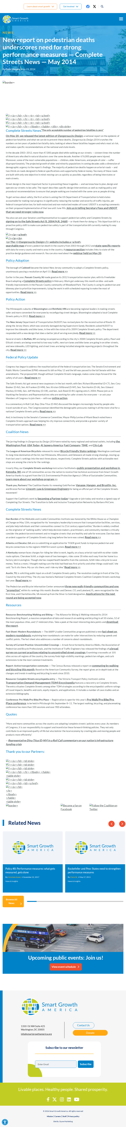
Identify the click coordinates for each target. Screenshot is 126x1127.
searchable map (15, 245)
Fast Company (72, 445)
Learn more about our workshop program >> (32, 479)
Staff (64, 1116)
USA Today (33, 445)
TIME (84, 445)
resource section (75, 249)
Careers (58, 1116)
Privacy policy (73, 1116)
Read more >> (60, 271)
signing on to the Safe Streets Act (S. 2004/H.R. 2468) (37, 221)
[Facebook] (88, 6)
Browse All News (11, 901)
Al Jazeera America (52, 445)
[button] (101, 6)
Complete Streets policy (38, 281)
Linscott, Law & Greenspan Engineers (47, 488)
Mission (50, 1116)
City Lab (97, 445)
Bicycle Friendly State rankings (78, 451)
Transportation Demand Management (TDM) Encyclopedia (40, 682)
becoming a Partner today (53, 498)
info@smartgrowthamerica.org (36, 1034)
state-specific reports (107, 245)
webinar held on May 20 (87, 253)
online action (59, 398)
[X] (94, 6)
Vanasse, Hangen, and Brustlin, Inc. (96, 485)
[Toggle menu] (121, 19)
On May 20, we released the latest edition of (32, 135)
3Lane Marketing (66, 1121)
